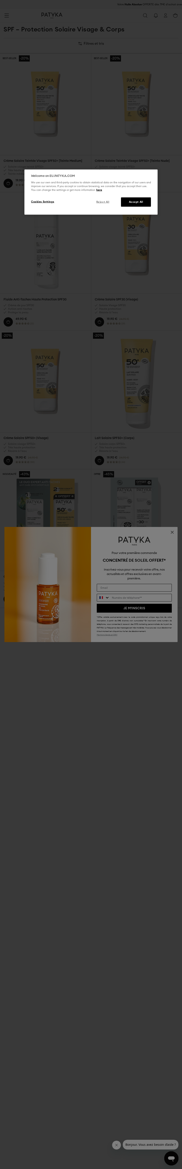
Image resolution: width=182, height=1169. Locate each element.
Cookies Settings (42, 201)
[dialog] (91, 192)
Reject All (102, 202)
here (99, 190)
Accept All (136, 202)
